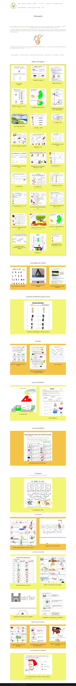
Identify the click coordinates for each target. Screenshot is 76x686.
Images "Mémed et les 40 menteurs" (18, 645)
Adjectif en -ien (38, 147)
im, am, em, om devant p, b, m (56, 227)
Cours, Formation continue (57, 3)
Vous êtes (34, 3)
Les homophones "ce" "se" (19, 206)
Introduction (29, 3)
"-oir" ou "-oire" (58, 364)
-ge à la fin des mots (19, 126)
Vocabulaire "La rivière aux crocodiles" (52, 617)
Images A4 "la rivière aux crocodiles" (23, 616)
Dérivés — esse (38, 127)
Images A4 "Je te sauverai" (53, 546)
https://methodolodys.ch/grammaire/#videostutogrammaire (41, 678)
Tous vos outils (41, 3)
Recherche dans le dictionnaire (38, 463)
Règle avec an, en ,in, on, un (19, 106)
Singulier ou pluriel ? (38, 80)
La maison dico (23, 414)
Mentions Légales (22, 684)
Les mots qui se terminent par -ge (38, 207)
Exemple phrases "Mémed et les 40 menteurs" (38, 645)
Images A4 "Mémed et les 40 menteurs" (57, 644)
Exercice (39, 129)
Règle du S (38, 252)
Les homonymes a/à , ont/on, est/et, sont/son (38, 676)
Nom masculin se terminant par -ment (56, 244)
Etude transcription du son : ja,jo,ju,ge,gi (57, 109)
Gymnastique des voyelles (18, 286)
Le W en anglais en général (19, 146)
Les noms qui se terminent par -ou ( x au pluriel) (19, 247)
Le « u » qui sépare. (19, 84)
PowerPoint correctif (19, 168)
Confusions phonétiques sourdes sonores (38, 331)
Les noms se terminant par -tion (19, 228)
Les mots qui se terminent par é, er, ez (56, 206)
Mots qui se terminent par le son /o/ (18, 364)
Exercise (19, 128)
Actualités (23, 3)
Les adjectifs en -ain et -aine (58, 144)
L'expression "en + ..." (57, 165)
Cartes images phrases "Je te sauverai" (23, 547)
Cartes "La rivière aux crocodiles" (53, 585)
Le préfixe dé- (19, 186)
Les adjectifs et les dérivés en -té (19, 166)
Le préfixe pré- (38, 186)
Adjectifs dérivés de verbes (23, 585)
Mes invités (48, 3)
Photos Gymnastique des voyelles (38, 285)
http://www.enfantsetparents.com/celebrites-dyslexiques (19, 27)
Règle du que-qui (56, 83)
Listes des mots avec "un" (38, 227)
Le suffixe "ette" (58, 122)
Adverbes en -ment (57, 185)
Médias (38, 7)
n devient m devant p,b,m (38, 107)
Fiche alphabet (53, 418)
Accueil (19, 3)
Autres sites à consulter (32, 7)
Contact (42, 7)
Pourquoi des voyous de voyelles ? (57, 286)
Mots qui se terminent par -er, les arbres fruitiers (38, 371)
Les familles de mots (38, 510)
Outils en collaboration (22, 7)
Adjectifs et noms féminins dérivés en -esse (38, 167)
